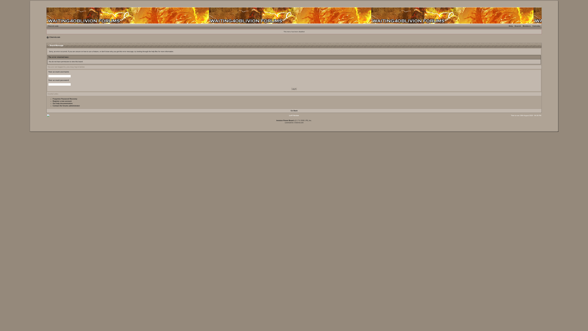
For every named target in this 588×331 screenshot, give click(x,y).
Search (518, 26)
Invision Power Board (285, 120)
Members (527, 26)
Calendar (537, 26)
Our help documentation (63, 103)
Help (511, 26)
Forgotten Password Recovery (65, 99)
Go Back (294, 111)
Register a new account (62, 101)
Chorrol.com (53, 26)
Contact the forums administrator (66, 106)
